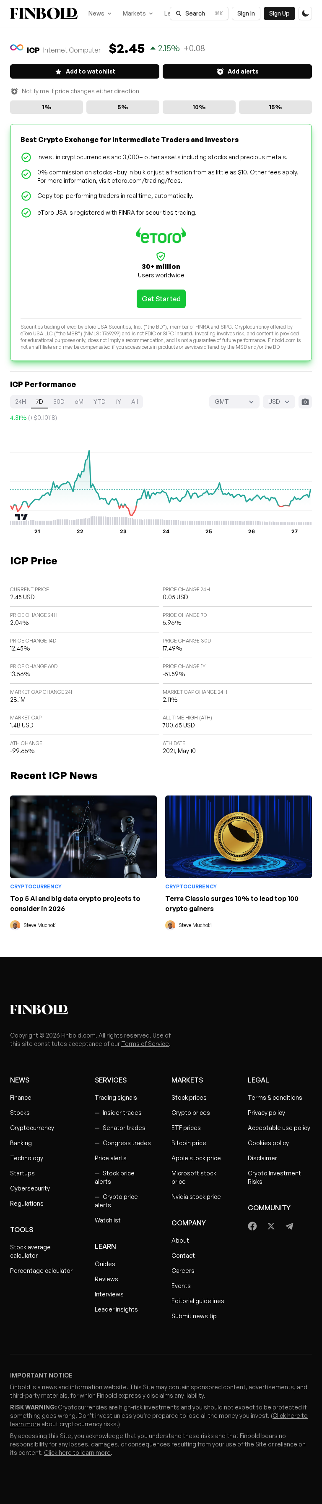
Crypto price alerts (116, 1201)
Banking (21, 1142)
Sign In (246, 13)
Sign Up (279, 13)
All (134, 401)
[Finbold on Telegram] (289, 1226)
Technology (26, 1158)
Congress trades (123, 1142)
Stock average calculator (30, 1251)
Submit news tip (194, 1316)
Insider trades (118, 1112)
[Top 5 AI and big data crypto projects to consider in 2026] (83, 836)
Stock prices (189, 1097)
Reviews (106, 1279)
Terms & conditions (275, 1097)
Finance (20, 1097)
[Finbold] (44, 13)
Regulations (27, 1203)
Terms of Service (145, 1043)
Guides (105, 1263)
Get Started (161, 299)
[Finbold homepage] (161, 1009)
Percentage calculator (41, 1270)
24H (20, 401)
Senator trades (120, 1127)
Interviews (109, 1294)
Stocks (20, 1112)
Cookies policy (268, 1142)
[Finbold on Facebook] (252, 1226)
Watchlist (108, 1220)
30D (59, 401)
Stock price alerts (115, 1177)
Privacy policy (266, 1112)
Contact (183, 1255)
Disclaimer (262, 1158)
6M (79, 401)
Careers (183, 1270)
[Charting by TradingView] (21, 517)
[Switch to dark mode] (305, 13)
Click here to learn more (77, 1452)
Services (111, 1080)
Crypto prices (190, 1112)
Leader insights (116, 1309)
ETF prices (186, 1127)
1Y (118, 401)
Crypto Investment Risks (274, 1177)
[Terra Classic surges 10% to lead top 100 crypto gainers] (238, 836)
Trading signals (116, 1097)
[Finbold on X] (271, 1226)
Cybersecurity (30, 1188)
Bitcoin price (188, 1142)
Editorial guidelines (197, 1300)
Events (181, 1285)
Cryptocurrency (36, 886)
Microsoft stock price (193, 1177)
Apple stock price (196, 1158)
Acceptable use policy (279, 1127)
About (180, 1240)
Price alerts (111, 1158)
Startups (22, 1173)
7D (39, 401)
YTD (99, 401)
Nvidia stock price (196, 1196)
